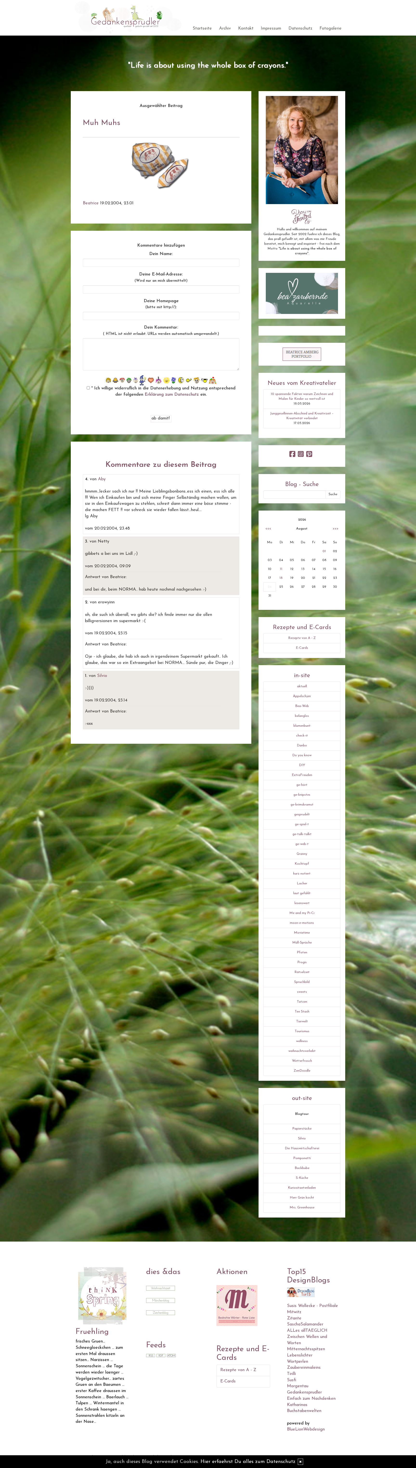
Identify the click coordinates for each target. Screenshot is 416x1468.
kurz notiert (302, 873)
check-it (302, 735)
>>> (335, 529)
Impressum (271, 28)
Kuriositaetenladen (302, 1188)
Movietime (302, 933)
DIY (302, 765)
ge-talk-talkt (302, 834)
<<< (268, 529)
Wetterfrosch (302, 1061)
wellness (302, 1041)
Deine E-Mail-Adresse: (161, 277)
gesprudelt (302, 814)
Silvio (102, 676)
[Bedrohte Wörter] (236, 1305)
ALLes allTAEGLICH (307, 1331)
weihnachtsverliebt (302, 1051)
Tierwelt (302, 1021)
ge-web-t (302, 844)
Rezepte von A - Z (302, 638)
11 (281, 569)
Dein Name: (161, 254)
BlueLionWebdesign (306, 1429)
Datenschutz (300, 28)
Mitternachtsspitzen (306, 1349)
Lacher (302, 883)
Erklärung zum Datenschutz (172, 395)
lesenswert (302, 903)
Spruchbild (302, 982)
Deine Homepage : (161, 304)
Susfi (291, 1380)
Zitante (294, 1318)
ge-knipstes (301, 795)
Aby (102, 479)
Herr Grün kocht (302, 1197)
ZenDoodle (302, 1071)
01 (324, 551)
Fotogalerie (330, 28)
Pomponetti (302, 1158)
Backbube (302, 1168)
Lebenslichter (299, 1355)
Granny (302, 854)
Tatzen (302, 1002)
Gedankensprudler (304, 1392)
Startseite (202, 28)
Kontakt (246, 28)
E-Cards (302, 648)
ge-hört (301, 785)
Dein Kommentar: (161, 330)
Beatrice (91, 203)
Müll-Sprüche (302, 942)
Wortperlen (297, 1362)
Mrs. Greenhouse (302, 1207)
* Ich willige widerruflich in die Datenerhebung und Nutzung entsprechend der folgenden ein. (162, 391)
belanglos (302, 716)
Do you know (302, 755)
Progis (302, 962)
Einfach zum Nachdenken (311, 1399)
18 (281, 578)
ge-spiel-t (302, 824)
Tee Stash (302, 1011)
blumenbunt (302, 726)
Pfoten (302, 952)
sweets (302, 992)
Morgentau (297, 1386)
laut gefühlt (302, 893)
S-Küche (302, 1178)
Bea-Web (302, 706)
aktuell (302, 686)
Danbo (302, 745)
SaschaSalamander (305, 1324)
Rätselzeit (302, 972)
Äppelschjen (302, 696)
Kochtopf (302, 864)
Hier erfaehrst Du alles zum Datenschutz (248, 1461)
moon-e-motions (302, 923)
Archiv (225, 28)
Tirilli (291, 1374)
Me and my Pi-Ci (301, 913)
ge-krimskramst (302, 804)
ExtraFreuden (302, 775)
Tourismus (302, 1031)
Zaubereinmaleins (304, 1368)
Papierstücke (302, 1129)
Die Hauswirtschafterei (302, 1148)
